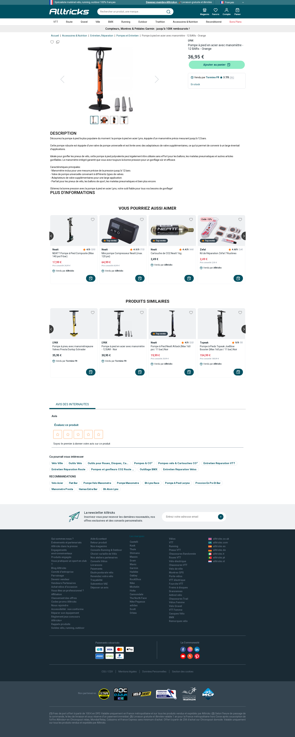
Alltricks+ (56, 620)
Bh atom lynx (110, 489)
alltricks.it (218, 553)
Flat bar (73, 483)
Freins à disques (178, 587)
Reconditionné (214, 21)
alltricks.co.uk (221, 538)
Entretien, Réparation (101, 35)
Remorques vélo (178, 621)
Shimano (135, 553)
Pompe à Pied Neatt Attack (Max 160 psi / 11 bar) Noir (171, 348)
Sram (133, 560)
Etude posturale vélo (101, 572)
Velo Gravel (175, 606)
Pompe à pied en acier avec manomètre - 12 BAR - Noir (123, 348)
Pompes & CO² (143, 463)
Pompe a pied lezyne (177, 483)
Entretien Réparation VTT (219, 463)
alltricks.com (220, 542)
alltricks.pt (219, 557)
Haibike (134, 571)
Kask (132, 545)
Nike (132, 583)
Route (69, 21)
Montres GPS (176, 572)
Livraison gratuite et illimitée (179, 2)
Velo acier (57, 483)
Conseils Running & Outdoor (106, 550)
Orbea (133, 613)
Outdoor (142, 21)
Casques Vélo (177, 613)
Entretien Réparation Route (68, 469)
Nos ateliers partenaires (104, 557)
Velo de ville (176, 568)
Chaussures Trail (178, 598)
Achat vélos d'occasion (64, 586)
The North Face (138, 598)
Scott (133, 609)
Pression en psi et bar (208, 483)
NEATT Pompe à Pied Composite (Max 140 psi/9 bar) (73, 255)
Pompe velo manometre (97, 483)
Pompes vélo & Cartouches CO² (178, 463)
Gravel (84, 21)
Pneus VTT (175, 550)
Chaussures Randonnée (182, 553)
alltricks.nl (219, 561)
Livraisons (96, 565)
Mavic (133, 564)
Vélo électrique (177, 561)
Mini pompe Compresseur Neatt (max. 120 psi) (122, 255)
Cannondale (136, 594)
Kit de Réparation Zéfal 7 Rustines (218, 253)
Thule (133, 549)
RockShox (135, 579)
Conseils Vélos (98, 561)
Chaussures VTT (178, 565)
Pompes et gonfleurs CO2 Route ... (112, 469)
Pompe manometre (128, 483)
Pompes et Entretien (127, 35)
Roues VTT (175, 557)
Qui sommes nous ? (62, 538)
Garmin (134, 568)
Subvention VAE (99, 583)
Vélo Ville (57, 463)
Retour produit (98, 542)
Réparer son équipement (65, 613)
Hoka (133, 590)
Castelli (134, 541)
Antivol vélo (175, 595)
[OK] (220, 517)
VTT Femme (175, 609)
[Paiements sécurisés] (114, 653)
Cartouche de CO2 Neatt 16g (166, 253)
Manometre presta (62, 489)
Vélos (172, 538)
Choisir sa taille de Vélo (103, 553)
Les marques (137, 536)
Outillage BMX (148, 469)
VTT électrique (177, 580)
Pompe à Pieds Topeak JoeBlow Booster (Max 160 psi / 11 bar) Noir (218, 348)
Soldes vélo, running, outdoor (68, 628)
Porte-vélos (175, 576)
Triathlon (160, 21)
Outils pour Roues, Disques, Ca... (108, 463)
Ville (98, 21)
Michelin (134, 586)
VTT (55, 21)
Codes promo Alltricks (63, 601)
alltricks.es (219, 546)
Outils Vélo (75, 463)
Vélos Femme (177, 602)
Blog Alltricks (58, 568)
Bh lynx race (152, 483)
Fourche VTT (176, 583)
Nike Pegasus (137, 601)
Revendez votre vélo (101, 576)
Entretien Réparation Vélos (179, 469)
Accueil (55, 35)
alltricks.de (219, 550)
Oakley (133, 575)
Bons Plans (236, 21)
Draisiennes (175, 591)
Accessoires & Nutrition (185, 21)
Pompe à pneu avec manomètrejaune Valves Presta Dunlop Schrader (72, 348)
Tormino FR (212, 77)
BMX (110, 21)
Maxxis (134, 556)
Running (125, 21)
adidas (134, 605)
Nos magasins (98, 546)
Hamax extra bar (88, 489)
